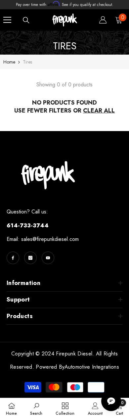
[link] (36, 408)
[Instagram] (30, 258)
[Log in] (103, 19)
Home (9, 62)
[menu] (7, 20)
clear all (99, 111)
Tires (27, 62)
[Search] (26, 20)
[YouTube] (48, 258)
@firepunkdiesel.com (55, 239)
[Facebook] (13, 258)
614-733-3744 (28, 225)
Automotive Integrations (91, 367)
